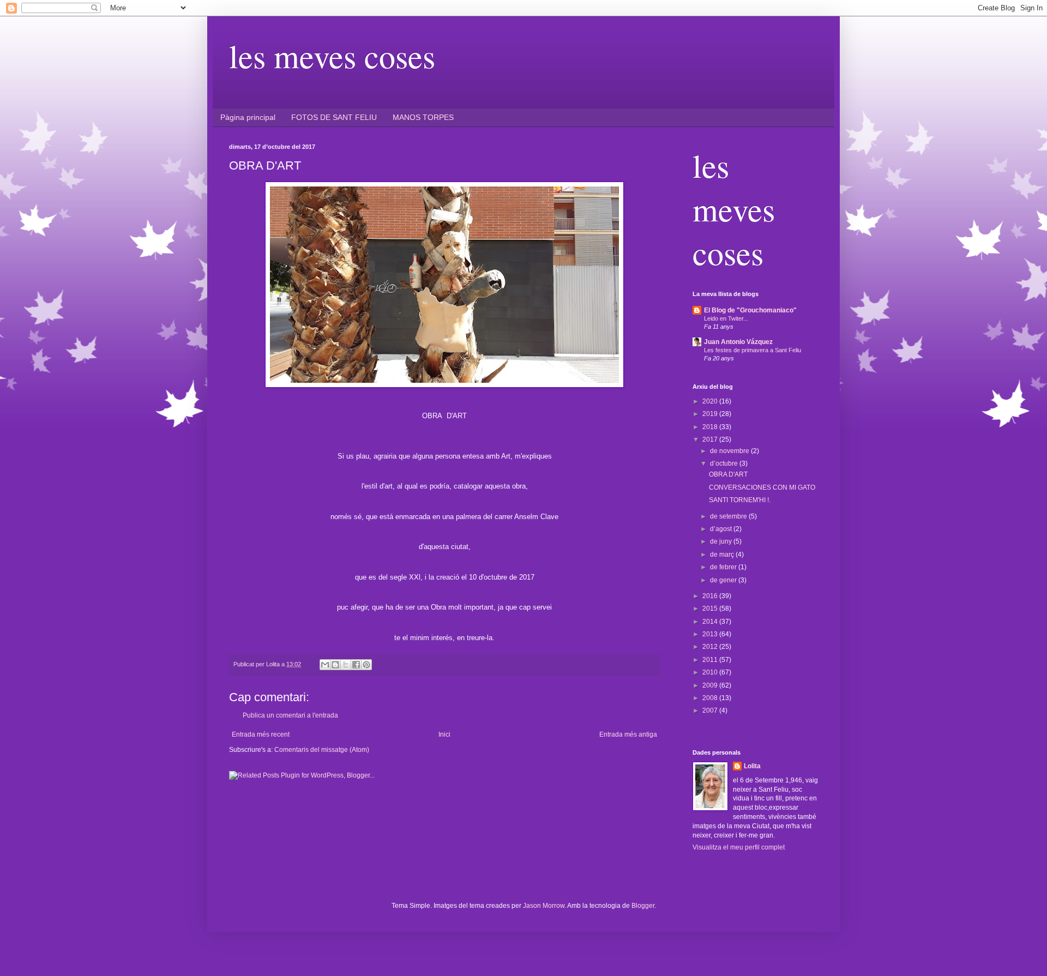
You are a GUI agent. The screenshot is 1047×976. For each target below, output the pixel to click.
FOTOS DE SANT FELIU (334, 117)
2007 (710, 710)
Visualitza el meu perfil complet (739, 847)
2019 (710, 414)
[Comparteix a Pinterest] (366, 664)
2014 (710, 621)
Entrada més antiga (628, 734)
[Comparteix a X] (345, 664)
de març (723, 554)
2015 (710, 608)
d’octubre (724, 463)
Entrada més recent (261, 734)
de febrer (724, 567)
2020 (710, 401)
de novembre (730, 451)
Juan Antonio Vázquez (738, 342)
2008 (710, 698)
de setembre (729, 516)
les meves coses (332, 55)
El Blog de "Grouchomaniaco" (750, 310)
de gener (724, 580)
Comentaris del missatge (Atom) (321, 750)
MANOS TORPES (423, 117)
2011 (710, 660)
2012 (710, 646)
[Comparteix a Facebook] (356, 664)
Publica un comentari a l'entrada (290, 715)
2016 (710, 596)
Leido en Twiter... (726, 318)
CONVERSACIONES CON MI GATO (762, 487)
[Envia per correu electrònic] (325, 664)
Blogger (642, 905)
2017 (710, 439)
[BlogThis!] (335, 664)
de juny (721, 541)
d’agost (721, 529)
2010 (710, 672)
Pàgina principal (247, 117)
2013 (710, 634)
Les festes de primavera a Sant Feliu (752, 350)
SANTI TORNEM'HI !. (740, 500)
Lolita (752, 766)
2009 (710, 685)
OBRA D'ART (728, 474)
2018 (710, 427)
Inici (444, 734)
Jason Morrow (543, 905)
